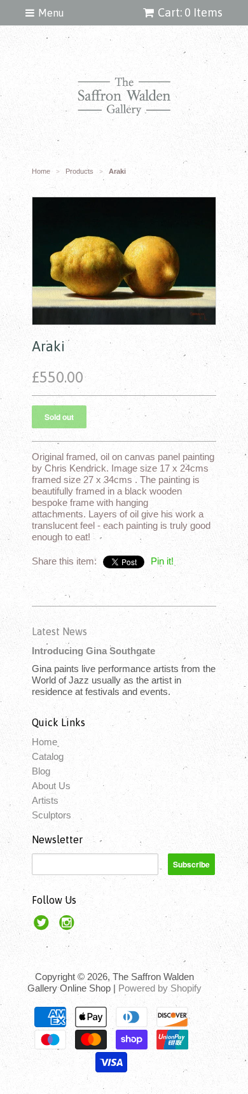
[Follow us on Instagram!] (68, 926)
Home (44, 741)
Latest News (59, 631)
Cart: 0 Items (190, 12)
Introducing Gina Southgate (93, 650)
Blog (41, 771)
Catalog (48, 756)
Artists (45, 800)
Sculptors (51, 815)
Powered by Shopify (160, 988)
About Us (51, 785)
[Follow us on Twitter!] (43, 926)
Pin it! (162, 561)
